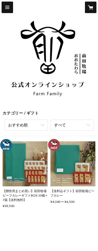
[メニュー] (7, 7)
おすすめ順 (18, 124)
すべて (60, 124)
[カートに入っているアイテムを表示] (90, 7)
